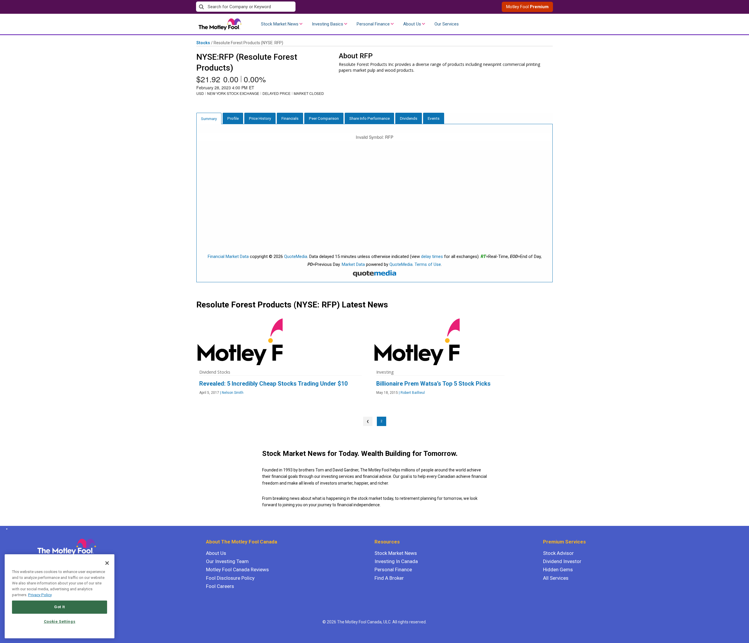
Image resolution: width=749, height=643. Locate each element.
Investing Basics (327, 24)
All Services (555, 578)
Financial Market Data (228, 256)
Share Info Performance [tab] (369, 118)
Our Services (446, 24)
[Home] (5, 529)
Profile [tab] (233, 118)
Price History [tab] (260, 118)
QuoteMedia (295, 256)
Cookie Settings (59, 621)
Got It (59, 607)
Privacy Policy (40, 595)
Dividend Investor (562, 561)
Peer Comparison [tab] (324, 118)
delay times (432, 256)
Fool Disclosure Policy (230, 578)
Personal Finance (373, 24)
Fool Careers (220, 586)
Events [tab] (433, 118)
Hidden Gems (558, 569)
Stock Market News (279, 24)
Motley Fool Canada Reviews (237, 569)
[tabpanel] (374, 203)
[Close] (107, 563)
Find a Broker (389, 578)
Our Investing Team (227, 561)
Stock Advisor (558, 553)
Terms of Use (428, 264)
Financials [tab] (289, 118)
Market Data (353, 264)
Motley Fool (527, 6)
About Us (412, 24)
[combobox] (285, 6)
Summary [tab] (209, 118)
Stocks (203, 42)
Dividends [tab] (408, 118)
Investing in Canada (396, 561)
